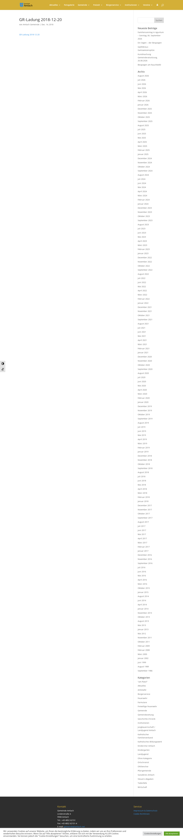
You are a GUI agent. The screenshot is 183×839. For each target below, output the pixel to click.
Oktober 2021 (144, 315)
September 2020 (145, 369)
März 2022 (142, 294)
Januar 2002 (143, 658)
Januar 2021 (143, 352)
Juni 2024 (142, 183)
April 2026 (142, 92)
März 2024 (142, 195)
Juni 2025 (142, 133)
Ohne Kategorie (145, 758)
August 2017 (143, 522)
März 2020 (142, 394)
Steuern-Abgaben (146, 779)
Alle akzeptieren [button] (171, 833)
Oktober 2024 (144, 166)
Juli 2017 (141, 526)
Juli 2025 (141, 129)
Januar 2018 (143, 501)
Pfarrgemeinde (144, 770)
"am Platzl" (142, 681)
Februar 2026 (144, 100)
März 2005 (142, 654)
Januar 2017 (143, 551)
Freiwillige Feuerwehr (147, 706)
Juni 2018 (142, 480)
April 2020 (142, 390)
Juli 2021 (141, 328)
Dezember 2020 (145, 356)
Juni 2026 (142, 84)
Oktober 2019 (144, 414)
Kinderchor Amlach (146, 746)
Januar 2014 (143, 608)
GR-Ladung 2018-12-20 (29, 34)
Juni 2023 (142, 232)
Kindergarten (144, 750)
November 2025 (145, 113)
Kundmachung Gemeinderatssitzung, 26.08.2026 (147, 57)
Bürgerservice (112, 5)
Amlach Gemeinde (31, 24)
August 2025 (143, 125)
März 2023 (142, 245)
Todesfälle (142, 783)
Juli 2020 (141, 377)
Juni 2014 (142, 600)
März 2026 (142, 96)
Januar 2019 (143, 451)
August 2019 (143, 423)
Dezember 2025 (145, 108)
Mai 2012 (142, 633)
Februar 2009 (144, 646)
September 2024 (145, 170)
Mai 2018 (142, 484)
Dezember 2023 (145, 208)
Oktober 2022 (144, 266)
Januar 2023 (143, 253)
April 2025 (142, 142)
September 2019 (145, 418)
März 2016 (142, 584)
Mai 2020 (142, 385)
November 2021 (145, 311)
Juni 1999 (142, 662)
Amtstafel (142, 690)
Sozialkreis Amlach (146, 775)
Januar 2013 (143, 629)
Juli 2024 (141, 179)
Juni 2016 (142, 571)
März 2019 (142, 443)
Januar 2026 (143, 104)
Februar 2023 (144, 249)
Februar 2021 (144, 348)
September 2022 (145, 270)
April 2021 (142, 340)
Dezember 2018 (145, 456)
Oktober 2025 (144, 117)
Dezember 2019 (145, 406)
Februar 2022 (144, 299)
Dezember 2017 (145, 505)
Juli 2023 (141, 228)
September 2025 (145, 121)
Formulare (142, 702)
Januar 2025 (143, 154)
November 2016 (145, 559)
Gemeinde (82, 5)
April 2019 (142, 439)
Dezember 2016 (145, 555)
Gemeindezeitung (146, 714)
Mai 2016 (142, 575)
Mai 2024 (142, 187)
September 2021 (145, 319)
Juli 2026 (141, 80)
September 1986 (145, 670)
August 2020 (143, 373)
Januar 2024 (143, 204)
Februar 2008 (144, 650)
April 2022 (142, 290)
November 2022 (145, 261)
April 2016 (142, 579)
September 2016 (145, 563)
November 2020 (145, 361)
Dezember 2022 (145, 257)
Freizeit (96, 5)
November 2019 (145, 410)
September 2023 (145, 220)
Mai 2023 (142, 237)
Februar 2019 (144, 447)
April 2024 (142, 191)
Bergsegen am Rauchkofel (149, 64)
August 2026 (143, 75)
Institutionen (131, 5)
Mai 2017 (142, 534)
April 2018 (142, 489)
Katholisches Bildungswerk (150, 741)
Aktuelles (53, 5)
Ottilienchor (143, 766)
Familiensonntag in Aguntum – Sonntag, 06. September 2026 (151, 35)
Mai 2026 (142, 88)
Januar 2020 (143, 402)
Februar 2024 (144, 199)
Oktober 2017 (144, 513)
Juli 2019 (141, 427)
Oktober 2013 (144, 617)
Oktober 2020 (144, 365)
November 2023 (145, 212)
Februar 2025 (144, 150)
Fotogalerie (69, 5)
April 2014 (142, 604)
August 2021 (143, 323)
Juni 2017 (142, 530)
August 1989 (143, 666)
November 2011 (145, 637)
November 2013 (145, 613)
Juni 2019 (142, 431)
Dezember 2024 (145, 158)
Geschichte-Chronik (146, 719)
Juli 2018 (141, 476)
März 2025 (142, 146)
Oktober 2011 (144, 641)
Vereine (146, 5)
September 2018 (145, 468)
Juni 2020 (142, 381)
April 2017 (142, 538)
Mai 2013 (142, 625)
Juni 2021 (142, 332)
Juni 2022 (142, 282)
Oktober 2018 (144, 464)
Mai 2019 (142, 435)
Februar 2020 (144, 398)
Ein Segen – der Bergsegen (150, 42)
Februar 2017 (144, 546)
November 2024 (145, 162)
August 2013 (143, 621)
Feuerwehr (142, 698)
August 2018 (143, 472)
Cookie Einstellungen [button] (152, 833)
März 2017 (142, 542)
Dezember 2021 (145, 307)
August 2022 (143, 274)
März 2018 (142, 493)
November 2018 (145, 460)
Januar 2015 (143, 592)
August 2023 (143, 224)
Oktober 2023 (144, 216)
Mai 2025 (142, 137)
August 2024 (143, 175)
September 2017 (145, 517)
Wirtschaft (142, 787)
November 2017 (145, 509)
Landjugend (143, 754)
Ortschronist (143, 762)
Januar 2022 (143, 303)
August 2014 (143, 596)
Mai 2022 (142, 286)
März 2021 (142, 344)
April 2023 (142, 241)
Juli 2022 (141, 278)
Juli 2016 (141, 567)
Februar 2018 (144, 497)
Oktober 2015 (144, 588)
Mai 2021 (142, 336)
